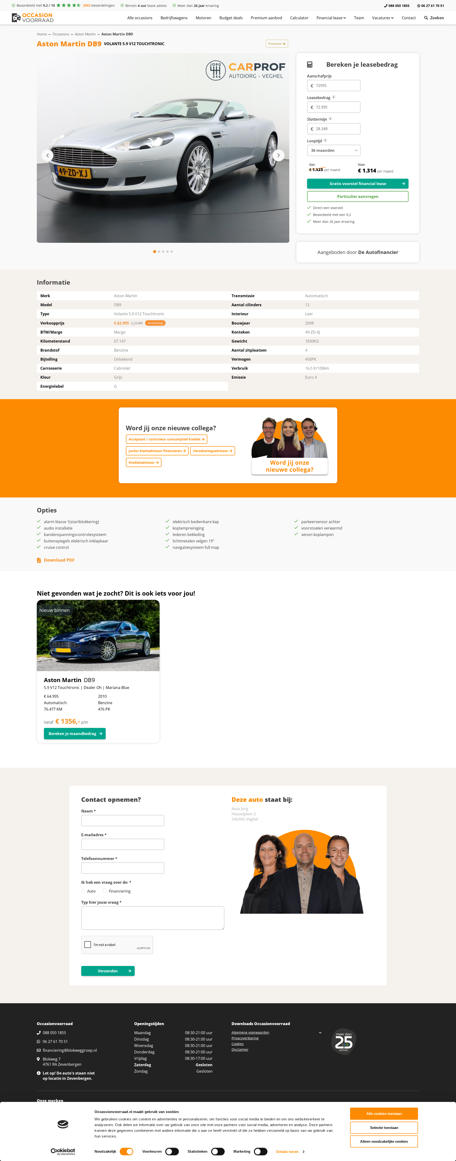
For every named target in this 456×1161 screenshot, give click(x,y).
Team (359, 17)
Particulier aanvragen (358, 196)
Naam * (88, 811)
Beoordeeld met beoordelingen (66, 5)
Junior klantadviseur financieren (155, 451)
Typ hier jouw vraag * (101, 902)
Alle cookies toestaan (384, 1114)
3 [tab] (163, 251)
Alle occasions (139, 17)
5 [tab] (172, 251)
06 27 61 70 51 (432, 5)
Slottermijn (334, 119)
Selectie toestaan (384, 1128)
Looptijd (334, 140)
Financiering (120, 891)
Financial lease (330, 17)
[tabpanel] (163, 148)
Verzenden (108, 971)
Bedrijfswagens (174, 17)
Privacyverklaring (245, 1038)
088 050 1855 (399, 5)
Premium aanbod (266, 17)
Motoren (203, 17)
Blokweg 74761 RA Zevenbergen (62, 1061)
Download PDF (59, 560)
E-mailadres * (94, 834)
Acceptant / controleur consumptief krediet (164, 439)
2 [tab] (159, 251)
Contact (409, 17)
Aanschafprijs (319, 76)
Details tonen (287, 1152)
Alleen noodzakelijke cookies (384, 1141)
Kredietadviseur (142, 462)
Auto (91, 891)
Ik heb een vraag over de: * (106, 882)
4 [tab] (167, 251)
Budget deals (231, 17)
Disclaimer (240, 1049)
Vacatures (381, 17)
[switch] (172, 1151)
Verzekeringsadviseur (210, 451)
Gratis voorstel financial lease (358, 183)
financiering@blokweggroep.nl (70, 1050)
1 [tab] (154, 251)
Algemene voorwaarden (250, 1032)
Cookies (238, 1044)
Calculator (299, 17)
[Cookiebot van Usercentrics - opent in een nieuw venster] (63, 1151)
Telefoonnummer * (99, 858)
